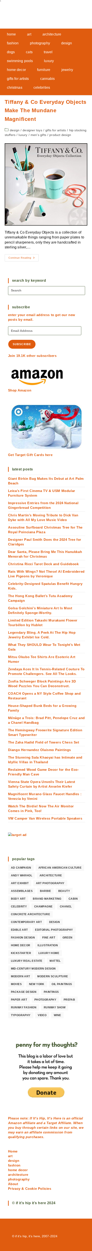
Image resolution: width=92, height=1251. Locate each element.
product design (60, 135)
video (42, 1015)
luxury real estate (26, 960)
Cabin (73, 898)
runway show (54, 1007)
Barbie (45, 891)
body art (18, 898)
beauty (64, 891)
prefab (69, 999)
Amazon (15, 1123)
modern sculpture (52, 976)
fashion (14, 1165)
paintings (51, 991)
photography (45, 999)
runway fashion (24, 1007)
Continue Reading (23, 259)
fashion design (23, 937)
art (10, 1156)
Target (51, 1123)
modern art (20, 976)
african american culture (60, 867)
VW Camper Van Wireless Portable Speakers (45, 818)
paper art (19, 999)
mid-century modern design (33, 968)
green (68, 937)
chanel (66, 906)
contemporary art (26, 922)
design (14, 130)
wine (57, 1015)
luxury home (48, 953)
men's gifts (38, 135)
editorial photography (54, 929)
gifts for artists (55, 130)
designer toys (32, 130)
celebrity (19, 906)
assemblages (22, 891)
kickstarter (21, 953)
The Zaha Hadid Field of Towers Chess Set (43, 742)
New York (36, 984)
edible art (19, 929)
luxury (23, 135)
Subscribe (22, 344)
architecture (51, 875)
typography (21, 1015)
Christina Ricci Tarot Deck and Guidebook (43, 564)
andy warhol (21, 875)
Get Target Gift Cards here (30, 455)
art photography (50, 883)
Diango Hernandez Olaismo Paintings (39, 750)
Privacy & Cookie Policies (29, 1188)
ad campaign (21, 867)
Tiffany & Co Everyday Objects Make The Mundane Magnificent (45, 110)
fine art (48, 937)
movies (16, 984)
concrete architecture (30, 914)
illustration (48, 945)
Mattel (55, 960)
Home (13, 1151)
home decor (20, 945)
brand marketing (47, 898)
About (13, 1184)
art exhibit (20, 883)
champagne (43, 906)
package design (24, 991)
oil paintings (62, 984)
